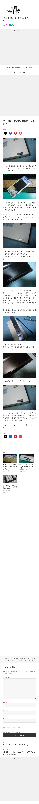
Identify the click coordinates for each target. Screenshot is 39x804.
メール (5, 710)
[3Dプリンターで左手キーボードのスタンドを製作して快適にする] (10, 479)
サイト (5, 718)
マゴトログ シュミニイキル (16, 19)
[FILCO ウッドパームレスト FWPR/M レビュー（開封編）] (27, 458)
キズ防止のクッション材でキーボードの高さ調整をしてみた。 (10, 466)
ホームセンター (27, 660)
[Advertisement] (19, 48)
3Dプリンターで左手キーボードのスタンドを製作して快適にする (10, 486)
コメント (6, 677)
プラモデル (28, 67)
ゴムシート (19, 660)
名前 (5, 702)
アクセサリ (29, 658)
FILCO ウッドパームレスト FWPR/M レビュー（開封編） (26, 466)
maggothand (19, 658)
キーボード (13, 660)
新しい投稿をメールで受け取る (11, 732)
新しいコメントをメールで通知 (11, 727)
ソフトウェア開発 (20, 72)
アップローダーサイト (14, 67)
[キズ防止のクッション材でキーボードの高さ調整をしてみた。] (10, 458)
